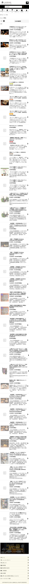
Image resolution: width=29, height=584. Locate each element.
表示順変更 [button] (18, 21)
